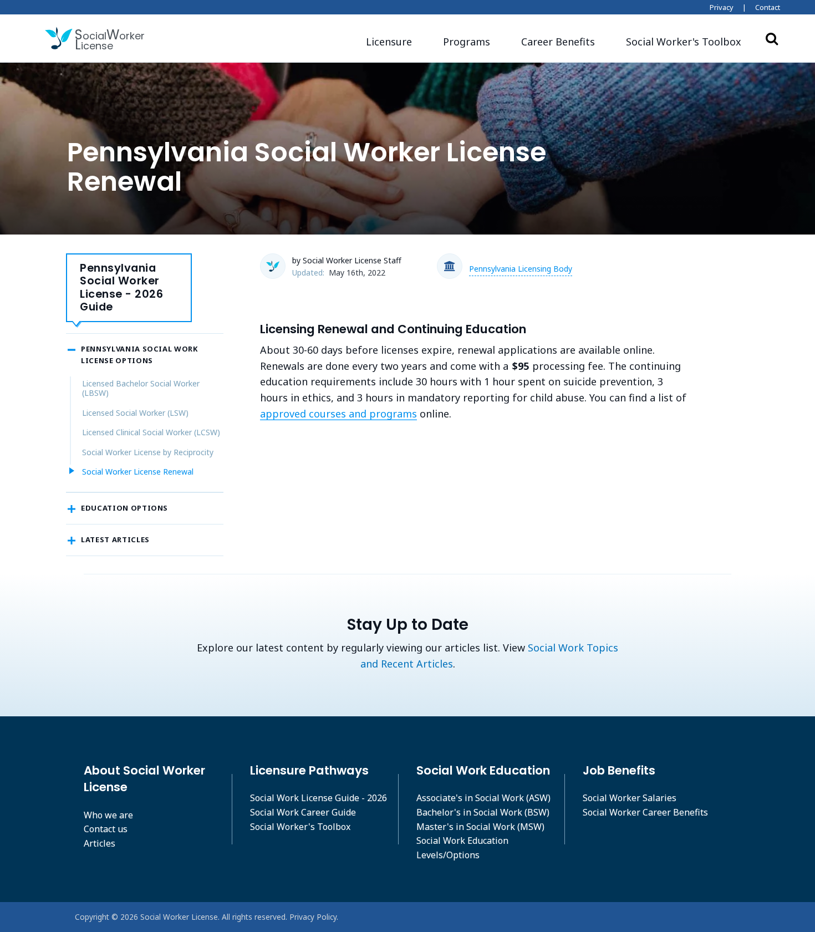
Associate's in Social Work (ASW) (483, 798)
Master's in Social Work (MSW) (480, 827)
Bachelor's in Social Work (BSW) (482, 812)
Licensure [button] (389, 41)
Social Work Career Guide (303, 812)
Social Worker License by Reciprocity (147, 452)
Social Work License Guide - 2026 (318, 798)
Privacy (721, 7)
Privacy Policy (313, 916)
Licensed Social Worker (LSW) (135, 413)
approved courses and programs (338, 413)
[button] (683, 41)
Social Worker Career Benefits (645, 812)
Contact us (106, 829)
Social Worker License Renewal (137, 471)
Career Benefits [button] (558, 41)
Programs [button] (466, 41)
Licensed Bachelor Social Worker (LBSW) (141, 388)
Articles (99, 843)
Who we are (108, 815)
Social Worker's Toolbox (300, 827)
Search (772, 38)
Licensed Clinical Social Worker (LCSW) (151, 432)
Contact (767, 7)
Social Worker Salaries (629, 798)
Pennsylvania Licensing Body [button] (520, 268)
